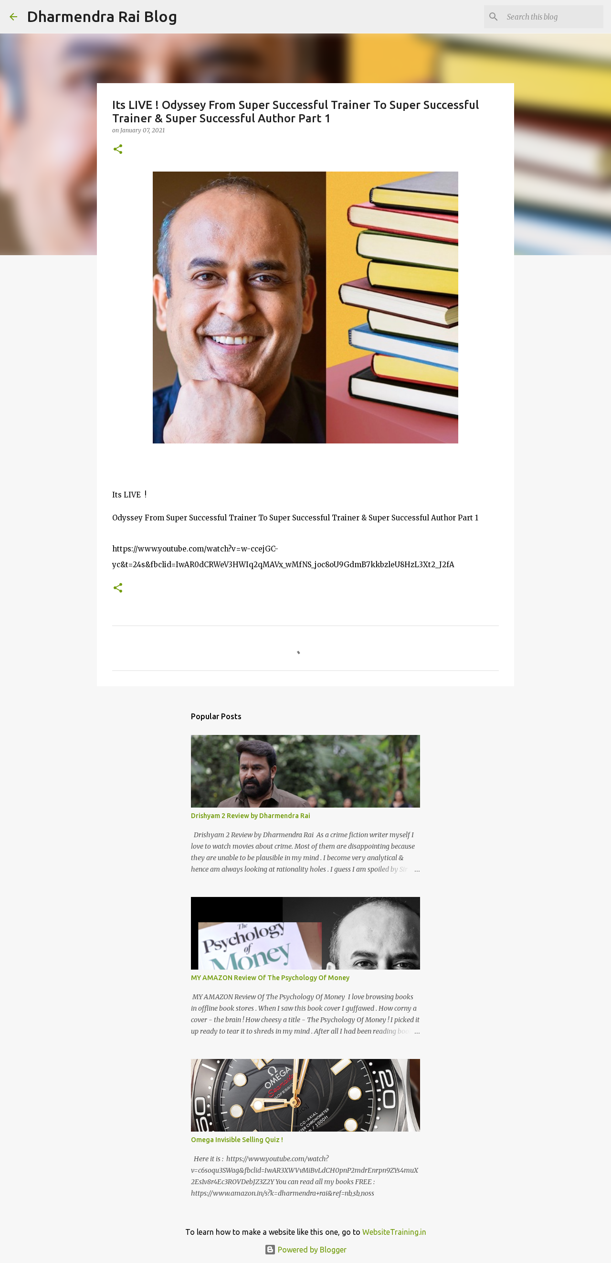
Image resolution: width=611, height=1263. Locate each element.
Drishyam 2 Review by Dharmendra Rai (250, 816)
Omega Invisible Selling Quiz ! (237, 1140)
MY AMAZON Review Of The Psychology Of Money (270, 978)
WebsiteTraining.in (394, 1232)
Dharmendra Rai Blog (102, 16)
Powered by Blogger (311, 1249)
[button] (118, 149)
